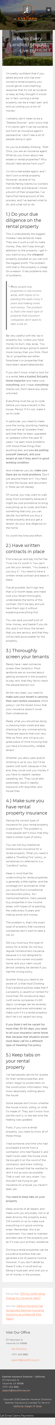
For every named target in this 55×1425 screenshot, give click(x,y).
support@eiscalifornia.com (25, 1360)
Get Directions (19, 1349)
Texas (38, 1406)
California (18, 1406)
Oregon (29, 1406)
